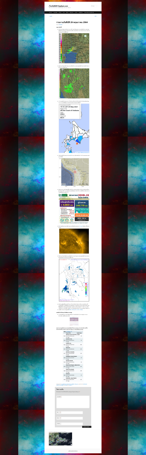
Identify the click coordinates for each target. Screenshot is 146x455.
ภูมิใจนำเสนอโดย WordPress (73, 451)
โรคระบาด (76, 384)
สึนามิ (67, 12)
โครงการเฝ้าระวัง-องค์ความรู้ (89, 12)
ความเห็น (59, 397)
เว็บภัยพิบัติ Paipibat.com (58, 6)
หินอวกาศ (71, 12)
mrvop (66, 385)
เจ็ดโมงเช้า (74, 309)
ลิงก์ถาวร (70, 385)
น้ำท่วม (60, 12)
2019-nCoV (85, 384)
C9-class (81, 226)
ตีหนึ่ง (70, 309)
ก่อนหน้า (50, 16)
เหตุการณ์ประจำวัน (68, 384)
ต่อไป (96, 16)
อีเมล (59, 418)
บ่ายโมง (78, 309)
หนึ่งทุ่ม (81, 309)
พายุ (63, 12)
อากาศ (76, 12)
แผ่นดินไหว (81, 12)
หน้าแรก (50, 12)
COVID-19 (58, 385)
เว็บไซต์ (58, 423)
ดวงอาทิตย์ (55, 12)
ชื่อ (59, 412)
